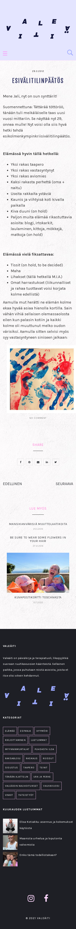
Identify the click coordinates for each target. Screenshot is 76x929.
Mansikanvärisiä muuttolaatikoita (38, 524)
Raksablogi (13, 758)
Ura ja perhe (42, 776)
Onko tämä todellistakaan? (38, 855)
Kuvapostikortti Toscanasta (38, 597)
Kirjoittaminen (15, 740)
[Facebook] (46, 898)
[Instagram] (31, 898)
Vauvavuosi (51, 786)
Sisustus (11, 767)
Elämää (10, 731)
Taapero (28, 767)
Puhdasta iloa (44, 749)
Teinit (44, 767)
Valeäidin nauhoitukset (21, 786)
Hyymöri (42, 731)
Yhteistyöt (26, 795)
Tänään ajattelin (16, 776)
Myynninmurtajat (17, 749)
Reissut (48, 758)
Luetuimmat (39, 740)
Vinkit (9, 795)
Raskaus (32, 758)
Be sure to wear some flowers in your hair (38, 539)
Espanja (25, 731)
